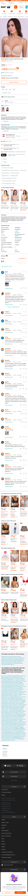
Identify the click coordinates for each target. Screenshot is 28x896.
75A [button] (7, 89)
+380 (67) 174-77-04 (6, 804)
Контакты (3, 849)
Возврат (3, 846)
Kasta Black (4, 825)
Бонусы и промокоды (6, 835)
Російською (8, 892)
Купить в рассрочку (14, 82)
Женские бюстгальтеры (7, 656)
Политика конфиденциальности (8, 854)
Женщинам (5, 751)
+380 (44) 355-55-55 (6, 803)
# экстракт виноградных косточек (9, 180)
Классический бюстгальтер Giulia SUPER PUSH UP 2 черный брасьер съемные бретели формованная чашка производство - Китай (13, 716)
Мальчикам (5, 755)
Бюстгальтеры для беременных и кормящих (12, 661)
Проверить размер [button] (7, 92)
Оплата (3, 841)
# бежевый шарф (14, 175)
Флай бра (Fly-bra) (19, 659)
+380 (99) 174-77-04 (6, 808)
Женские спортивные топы (8, 663)
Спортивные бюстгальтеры (14, 657)
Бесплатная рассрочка (6, 833)
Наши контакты (5, 789)
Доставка (3, 843)
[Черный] (7, 109)
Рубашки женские (19, 663)
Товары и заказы (5, 822)
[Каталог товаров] (15, 7)
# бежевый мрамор (15, 172)
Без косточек (16, 127)
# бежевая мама (5, 175)
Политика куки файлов (6, 857)
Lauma (8, 126)
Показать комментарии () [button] (13, 306)
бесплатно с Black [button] (8, 145)
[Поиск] (26, 7)
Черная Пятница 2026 (8, 864)
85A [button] (14, 89)
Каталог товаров (14, 780)
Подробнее (5, 121)
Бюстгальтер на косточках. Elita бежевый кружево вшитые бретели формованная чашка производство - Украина (13, 719)
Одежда (5, 748)
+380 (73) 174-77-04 (6, 806)
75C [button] (10, 89)
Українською (20, 892)
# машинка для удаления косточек (9, 178)
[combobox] (22, 7)
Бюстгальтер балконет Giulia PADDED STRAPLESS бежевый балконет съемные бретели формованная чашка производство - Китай (13, 730)
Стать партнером (3, 3)
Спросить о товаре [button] (10, 137)
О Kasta (3, 819)
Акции (3, 838)
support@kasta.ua (5, 810)
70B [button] (3, 89)
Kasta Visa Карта (5, 830)
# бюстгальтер (23, 170)
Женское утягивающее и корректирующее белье (13, 660)
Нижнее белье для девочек (8, 664)
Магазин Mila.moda (10, 134)
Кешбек (3, 827)
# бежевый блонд (5, 172)
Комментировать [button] (9, 288)
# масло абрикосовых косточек (8, 183)
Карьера (3, 794)
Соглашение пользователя (7, 852)
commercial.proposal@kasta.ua (8, 812)
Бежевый (13, 126)
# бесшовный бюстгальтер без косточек (10, 170)
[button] (6, 266)
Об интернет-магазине (6, 792)
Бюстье (12, 659)
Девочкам (5, 754)
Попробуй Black (14, 776)
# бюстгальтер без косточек (7, 167)
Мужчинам (5, 752)
